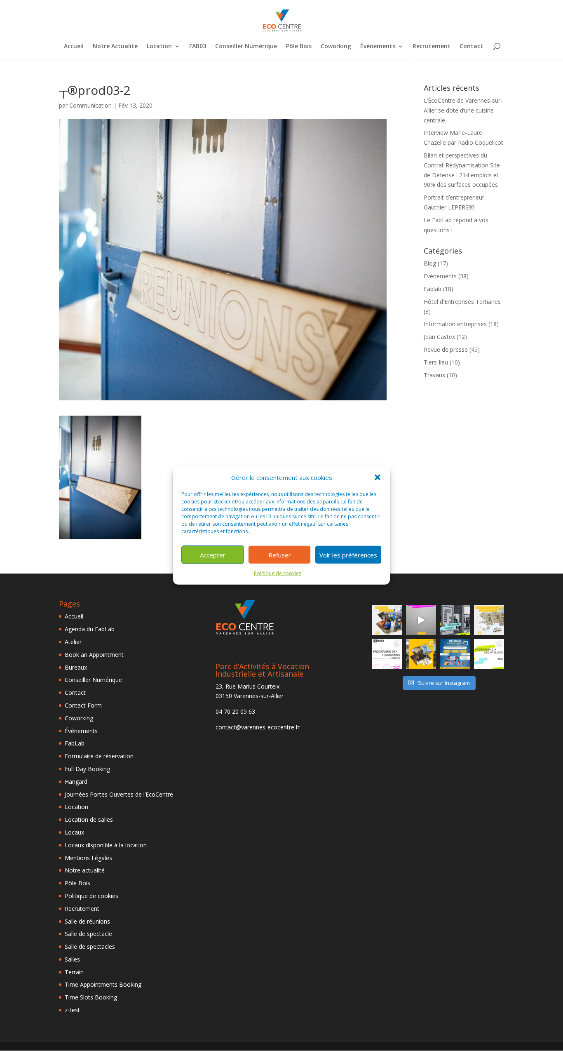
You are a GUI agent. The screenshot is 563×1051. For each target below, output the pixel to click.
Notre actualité (85, 870)
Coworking (336, 46)
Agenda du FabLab (90, 629)
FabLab (74, 743)
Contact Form (83, 705)
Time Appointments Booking (103, 984)
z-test (72, 1010)
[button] (377, 477)
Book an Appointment (94, 654)
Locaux (74, 832)
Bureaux (76, 667)
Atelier (73, 642)
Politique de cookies (277, 573)
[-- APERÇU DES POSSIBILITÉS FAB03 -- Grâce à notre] (421, 620)
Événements (377, 46)
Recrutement (431, 46)
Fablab (432, 289)
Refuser (279, 555)
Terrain (74, 972)
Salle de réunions (87, 921)
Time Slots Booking (91, 997)
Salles (72, 959)
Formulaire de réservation (99, 756)
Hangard (76, 781)
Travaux (434, 375)
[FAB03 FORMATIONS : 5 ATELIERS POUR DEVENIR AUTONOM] (387, 654)
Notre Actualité (115, 46)
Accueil (74, 46)
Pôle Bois (299, 46)
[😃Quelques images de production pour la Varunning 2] (489, 620)
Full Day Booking (87, 769)
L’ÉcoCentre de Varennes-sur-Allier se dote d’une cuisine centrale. (463, 110)
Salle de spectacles (90, 946)
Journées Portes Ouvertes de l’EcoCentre (119, 794)
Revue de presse (446, 349)
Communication (90, 105)
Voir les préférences (348, 555)
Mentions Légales (88, 858)
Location (159, 46)
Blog (430, 263)
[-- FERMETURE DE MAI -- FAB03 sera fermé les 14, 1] (455, 620)
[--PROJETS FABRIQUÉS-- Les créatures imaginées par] (387, 620)
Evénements (440, 276)
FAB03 (197, 46)
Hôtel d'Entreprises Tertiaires (462, 302)
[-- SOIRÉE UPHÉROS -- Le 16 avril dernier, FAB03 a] (421, 654)
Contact (471, 46)
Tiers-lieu (436, 362)
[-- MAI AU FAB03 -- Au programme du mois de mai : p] (489, 654)
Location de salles (89, 819)
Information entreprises (455, 324)
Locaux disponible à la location (106, 845)
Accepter (212, 555)
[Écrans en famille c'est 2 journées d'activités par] (455, 654)
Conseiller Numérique (246, 46)
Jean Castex (439, 337)
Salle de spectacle (88, 934)
